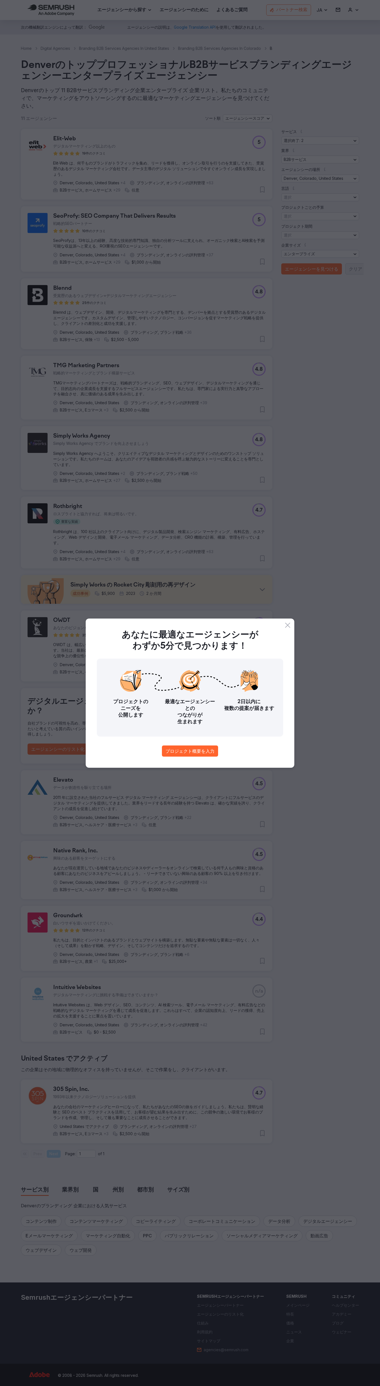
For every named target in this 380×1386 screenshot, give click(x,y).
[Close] (287, 625)
